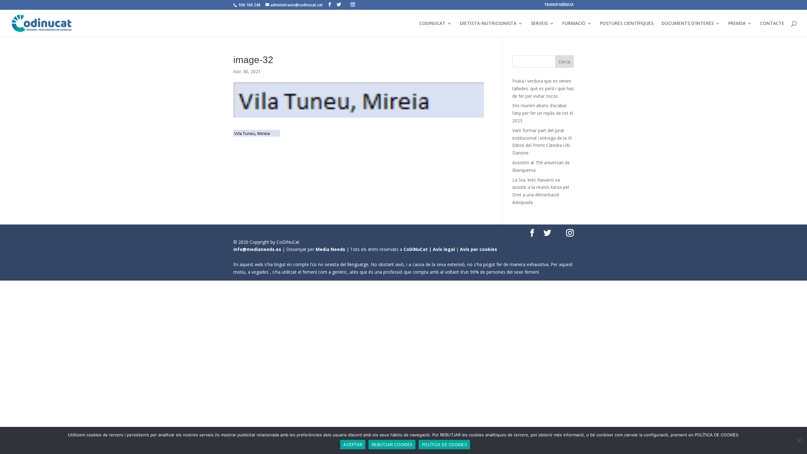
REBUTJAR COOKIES (392, 444)
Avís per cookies (478, 249)
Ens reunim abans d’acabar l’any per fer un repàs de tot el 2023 (542, 113)
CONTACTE (772, 23)
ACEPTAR (352, 444)
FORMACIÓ (573, 23)
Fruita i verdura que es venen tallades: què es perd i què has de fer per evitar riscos (543, 88)
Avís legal (444, 249)
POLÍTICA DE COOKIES (444, 444)
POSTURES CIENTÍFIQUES (626, 23)
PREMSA (737, 23)
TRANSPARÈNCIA (559, 5)
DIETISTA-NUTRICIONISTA (488, 23)
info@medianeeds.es (257, 249)
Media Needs (330, 249)
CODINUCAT (432, 23)
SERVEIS (539, 23)
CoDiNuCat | (418, 249)
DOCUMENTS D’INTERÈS (688, 23)
